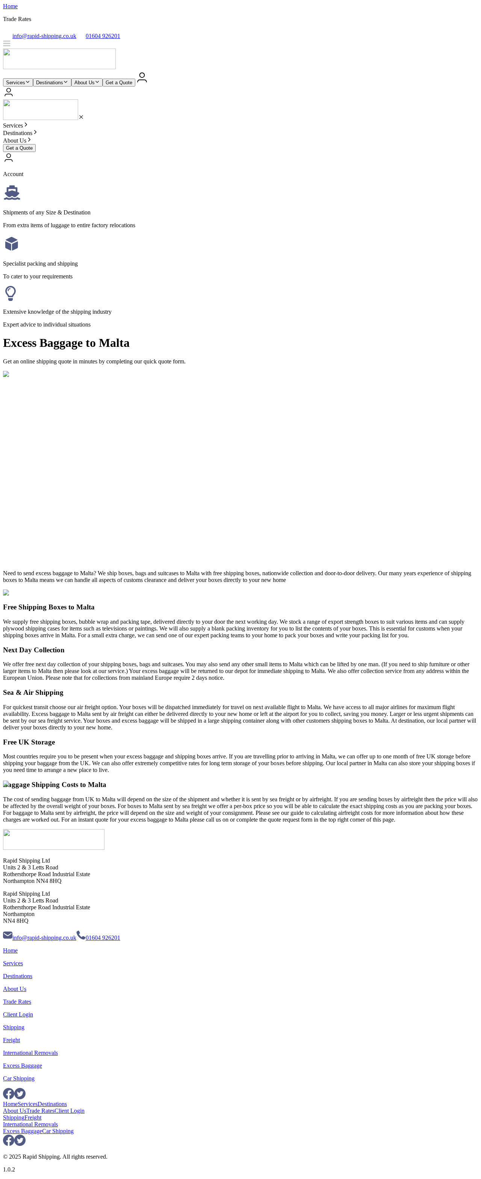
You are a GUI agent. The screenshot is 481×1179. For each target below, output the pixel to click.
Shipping (13, 1027)
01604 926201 (103, 937)
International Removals (30, 1053)
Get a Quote (119, 82)
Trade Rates (17, 1001)
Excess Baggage (22, 1065)
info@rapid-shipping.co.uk (44, 937)
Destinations (49, 82)
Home (10, 6)
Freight (11, 1040)
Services (15, 82)
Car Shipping (19, 1078)
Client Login (18, 1014)
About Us (84, 82)
